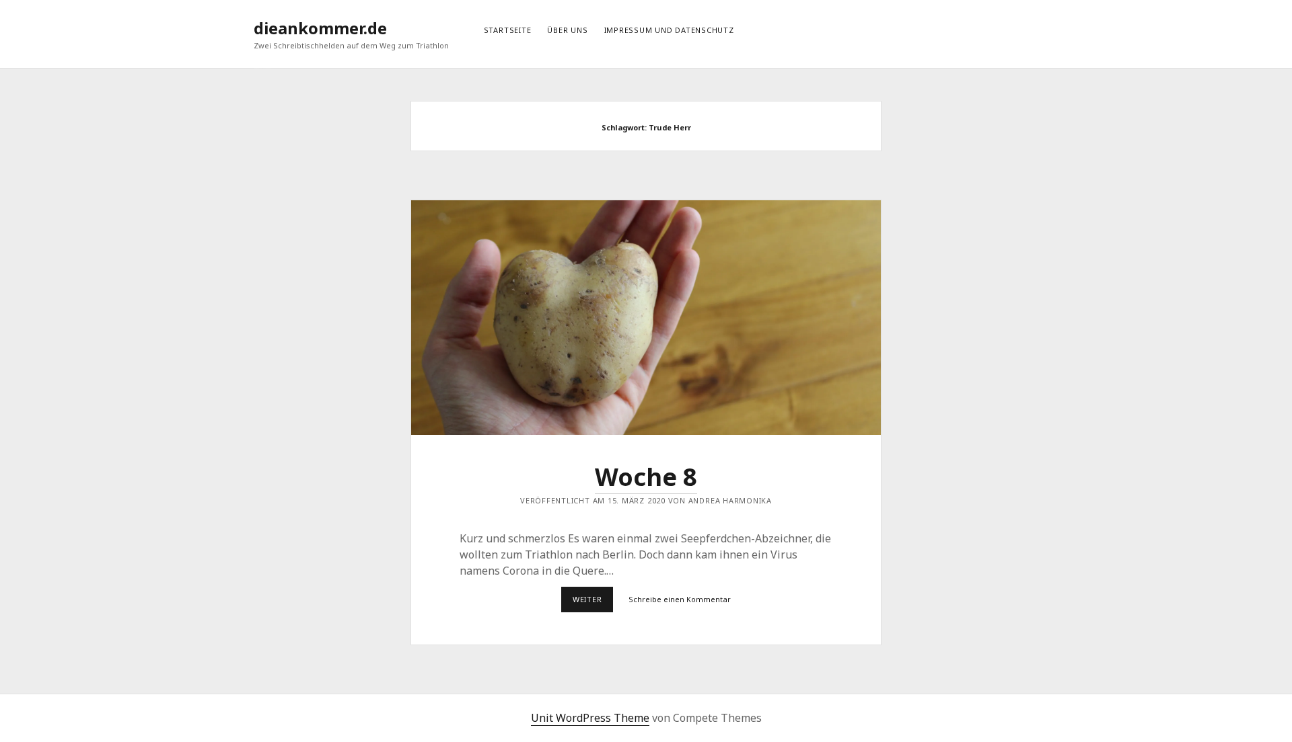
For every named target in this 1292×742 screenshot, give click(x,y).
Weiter (593, 602)
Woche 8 (646, 317)
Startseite (508, 30)
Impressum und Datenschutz (669, 30)
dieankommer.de (320, 28)
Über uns (567, 30)
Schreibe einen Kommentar (680, 599)
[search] (1038, 28)
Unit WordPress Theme (590, 717)
